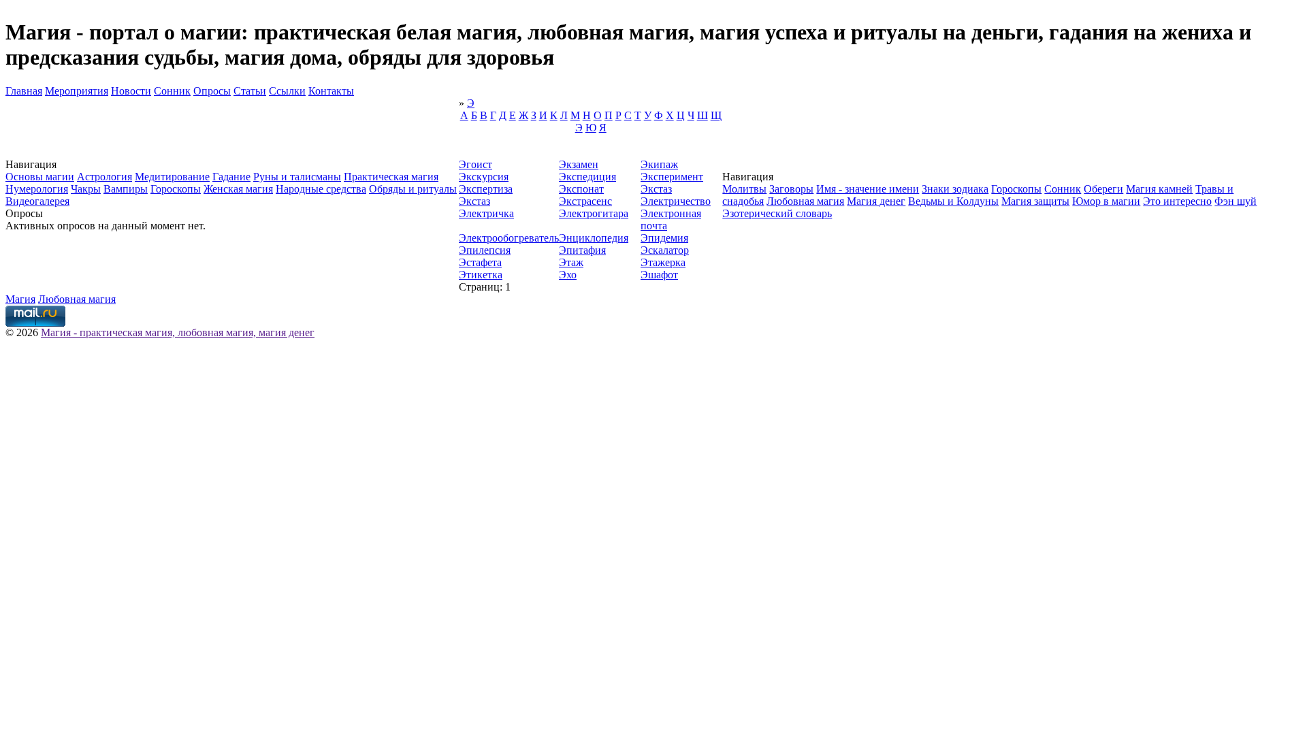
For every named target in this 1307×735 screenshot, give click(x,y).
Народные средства (321, 189)
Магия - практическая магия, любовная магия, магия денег (177, 332)
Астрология (104, 176)
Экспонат (581, 189)
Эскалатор (665, 250)
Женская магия (238, 189)
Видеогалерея (37, 201)
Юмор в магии (1106, 201)
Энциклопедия (593, 238)
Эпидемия (664, 238)
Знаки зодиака (955, 189)
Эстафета (480, 262)
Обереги (1103, 189)
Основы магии (39, 176)
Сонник (172, 91)
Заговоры (791, 189)
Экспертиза (486, 189)
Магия (20, 299)
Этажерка (663, 262)
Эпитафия (582, 250)
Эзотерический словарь (777, 213)
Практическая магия (391, 176)
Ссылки (287, 91)
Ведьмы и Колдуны (953, 201)
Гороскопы (175, 189)
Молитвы (744, 189)
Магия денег (876, 201)
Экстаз (656, 189)
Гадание (231, 176)
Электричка (486, 213)
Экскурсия (484, 176)
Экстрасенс (585, 201)
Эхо (568, 274)
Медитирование (172, 176)
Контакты (331, 91)
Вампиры (125, 189)
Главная (23, 91)
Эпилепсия (485, 250)
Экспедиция (587, 176)
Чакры (86, 189)
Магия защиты (1035, 201)
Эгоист (475, 164)
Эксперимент (672, 176)
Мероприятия (76, 91)
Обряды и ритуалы (413, 189)
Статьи (249, 91)
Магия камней (1159, 189)
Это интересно (1177, 201)
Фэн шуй (1235, 201)
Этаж (571, 262)
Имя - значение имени (867, 189)
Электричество (676, 201)
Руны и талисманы (297, 176)
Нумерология (36, 189)
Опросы (212, 91)
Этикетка (480, 274)
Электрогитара (593, 213)
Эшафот (659, 274)
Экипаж (659, 164)
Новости (131, 91)
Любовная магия (805, 201)
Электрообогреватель (509, 238)
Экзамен (578, 164)
